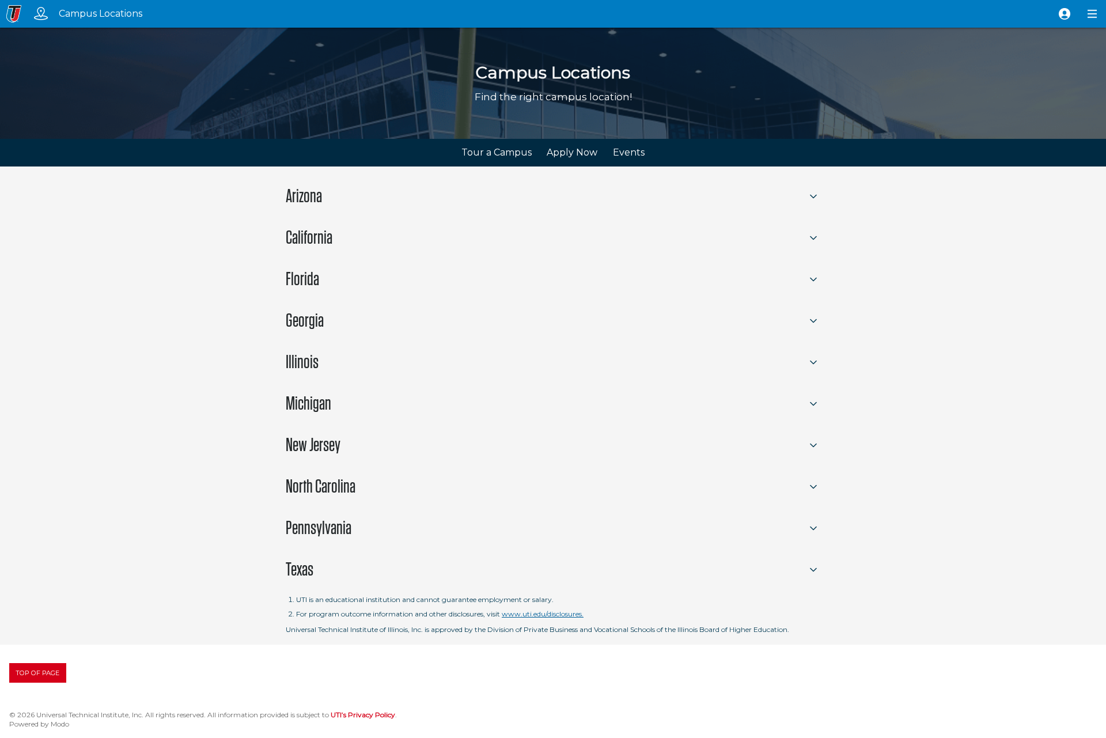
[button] (1064, 14)
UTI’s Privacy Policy (363, 714)
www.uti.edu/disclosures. (543, 614)
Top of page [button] (37, 673)
